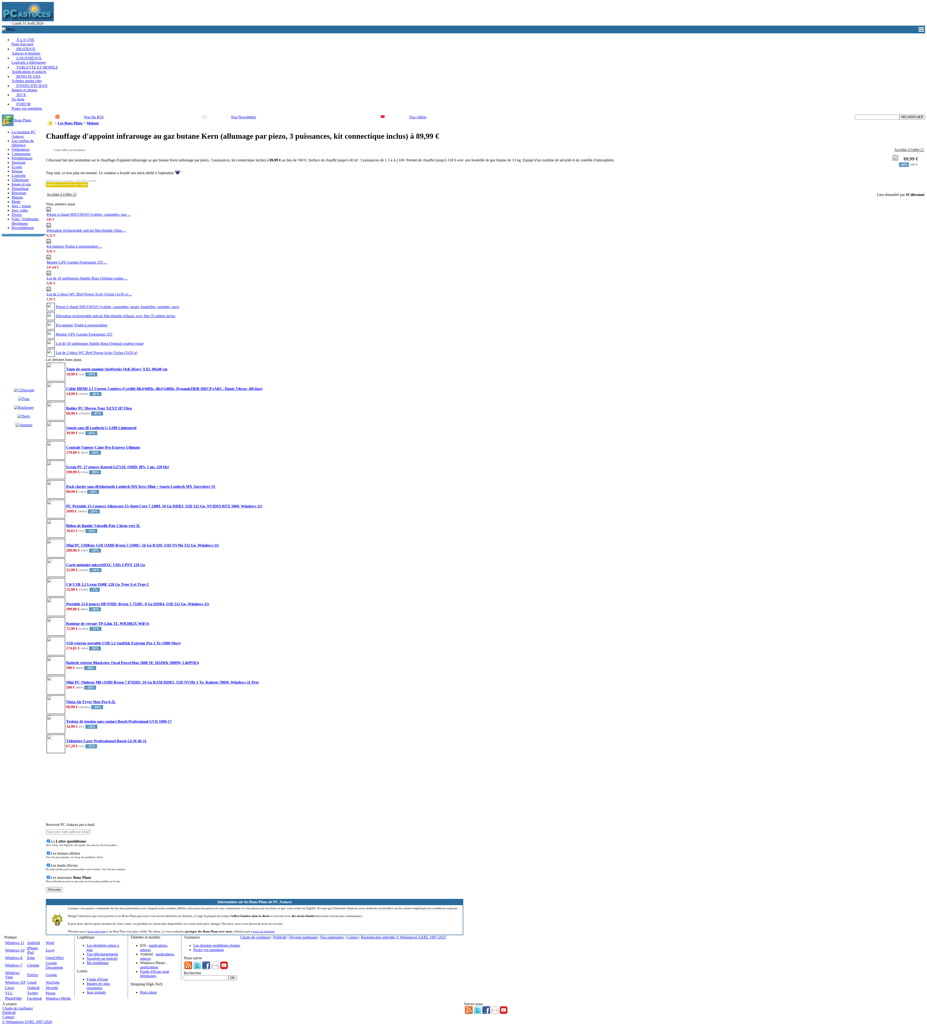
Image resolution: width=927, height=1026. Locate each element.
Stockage (19, 162)
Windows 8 (13, 958)
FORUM (27, 106)
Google (51, 975)
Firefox (32, 975)
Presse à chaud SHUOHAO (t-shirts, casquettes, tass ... (89, 214)
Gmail (31, 982)
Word (50, 943)
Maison (17, 197)
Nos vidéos (417, 117)
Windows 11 (14, 943)
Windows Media (58, 998)
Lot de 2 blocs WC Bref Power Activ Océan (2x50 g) (96, 353)
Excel (50, 950)
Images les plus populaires (98, 986)
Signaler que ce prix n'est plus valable (67, 184)
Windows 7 (13, 965)
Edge (31, 958)
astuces (145, 950)
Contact (352, 937)
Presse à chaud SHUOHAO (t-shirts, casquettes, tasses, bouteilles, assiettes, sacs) (117, 307)
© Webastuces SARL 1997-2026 (27, 1022)
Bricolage (19, 193)
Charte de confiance (255, 937)
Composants (21, 154)
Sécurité (52, 988)
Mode (16, 202)
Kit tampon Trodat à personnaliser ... (74, 246)
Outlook (33, 988)
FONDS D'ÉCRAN (30, 88)
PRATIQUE (26, 51)
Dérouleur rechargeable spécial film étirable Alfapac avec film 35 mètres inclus (115, 316)
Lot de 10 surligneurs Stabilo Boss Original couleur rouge (100, 343)
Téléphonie (20, 180)
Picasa (50, 993)
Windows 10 (14, 950)
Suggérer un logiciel (102, 958)
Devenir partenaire (303, 937)
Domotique (20, 189)
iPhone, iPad (33, 950)
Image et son (21, 184)
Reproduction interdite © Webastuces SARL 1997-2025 (403, 937)
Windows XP (15, 982)
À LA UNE (23, 42)
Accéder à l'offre (907, 150)
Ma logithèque (98, 963)
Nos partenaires (332, 937)
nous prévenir (96, 931)
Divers (17, 215)
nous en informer (263, 931)
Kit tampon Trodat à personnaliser (81, 325)
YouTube (53, 982)
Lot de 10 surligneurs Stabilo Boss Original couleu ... (87, 278)
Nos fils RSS (94, 117)
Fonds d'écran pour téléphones (154, 973)
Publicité (280, 937)
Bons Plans (22, 120)
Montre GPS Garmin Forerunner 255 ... (77, 262)
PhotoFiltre (13, 998)
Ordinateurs (20, 149)
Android (33, 943)
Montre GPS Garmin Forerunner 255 (84, 334)
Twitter (32, 993)
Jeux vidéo (20, 210)
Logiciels (19, 175)
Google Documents (54, 965)
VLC (9, 993)
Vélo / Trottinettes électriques (25, 221)
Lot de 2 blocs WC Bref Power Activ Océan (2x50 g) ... (89, 294)
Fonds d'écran (97, 979)
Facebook (34, 998)
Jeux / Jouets (21, 206)
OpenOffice (55, 958)
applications (158, 945)
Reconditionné (23, 228)
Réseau (17, 171)
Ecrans (17, 167)
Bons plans (148, 992)
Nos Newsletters (243, 117)
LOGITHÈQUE (29, 60)
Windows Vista (12, 975)
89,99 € (911, 158)
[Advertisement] (143, 14)
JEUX (19, 97)
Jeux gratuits (96, 992)
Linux (9, 988)
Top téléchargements (102, 954)
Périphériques (22, 158)
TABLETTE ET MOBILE (35, 69)
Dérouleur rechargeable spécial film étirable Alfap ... (86, 230)
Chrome (33, 965)
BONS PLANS (27, 78)
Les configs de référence (23, 143)
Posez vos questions (208, 950)
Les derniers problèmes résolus (216, 945)
